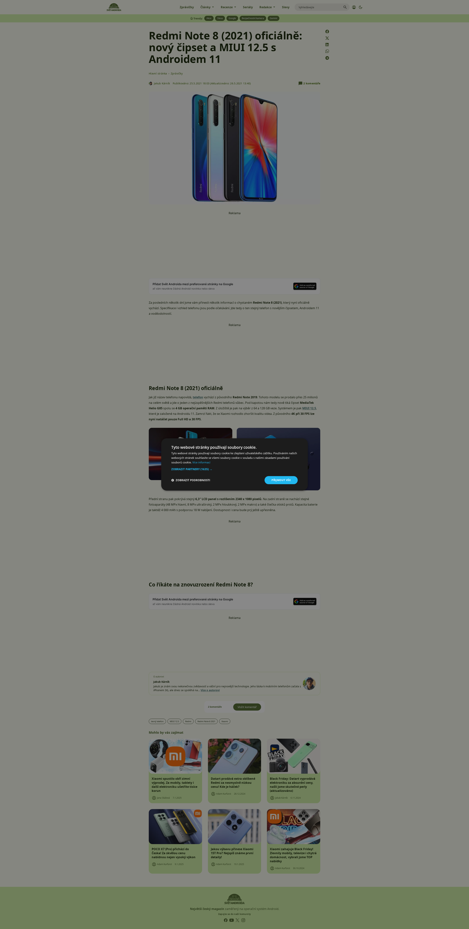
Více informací (201, 462)
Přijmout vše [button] (281, 480)
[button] (234, 469)
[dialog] (234, 464)
